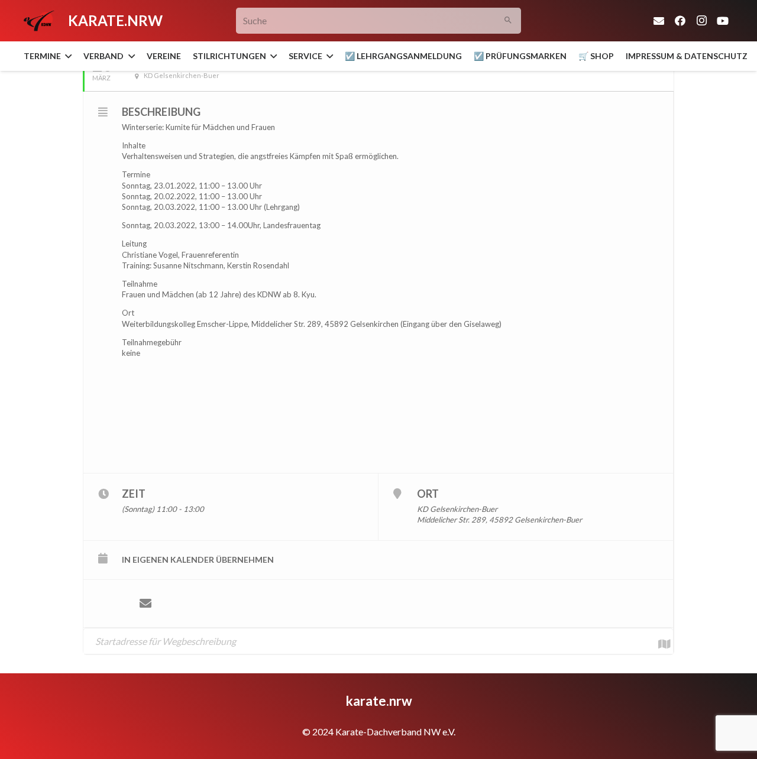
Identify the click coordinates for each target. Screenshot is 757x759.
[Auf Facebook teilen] (110, 603)
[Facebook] (680, 20)
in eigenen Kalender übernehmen (198, 559)
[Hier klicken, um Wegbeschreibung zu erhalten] (658, 641)
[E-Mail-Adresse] (658, 20)
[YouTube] (722, 20)
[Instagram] (701, 20)
